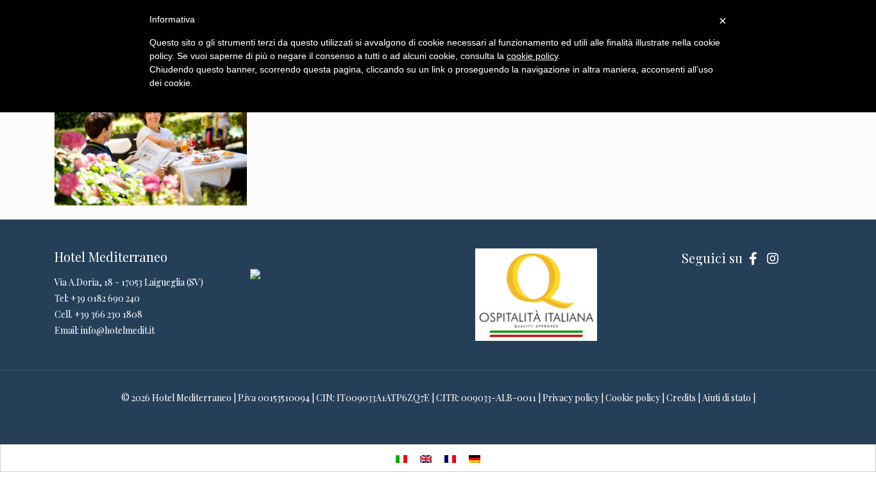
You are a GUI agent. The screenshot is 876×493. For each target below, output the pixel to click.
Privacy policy (571, 398)
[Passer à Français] (450, 458)
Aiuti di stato (726, 398)
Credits (681, 398)
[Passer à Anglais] (426, 458)
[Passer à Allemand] (474, 458)
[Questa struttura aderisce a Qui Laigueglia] (255, 276)
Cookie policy (632, 398)
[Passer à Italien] (401, 458)
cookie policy (532, 56)
